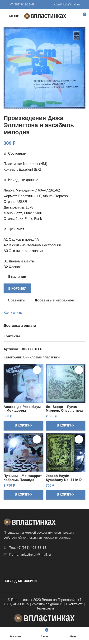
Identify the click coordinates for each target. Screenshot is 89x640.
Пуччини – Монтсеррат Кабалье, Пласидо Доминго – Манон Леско (23, 481)
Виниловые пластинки (41, 357)
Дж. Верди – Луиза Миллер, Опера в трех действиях (64, 410)
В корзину (17, 288)
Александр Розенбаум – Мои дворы (22, 408)
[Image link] (30, 522)
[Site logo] (45, 16)
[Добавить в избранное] (37, 370)
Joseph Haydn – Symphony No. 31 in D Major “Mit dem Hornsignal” (64, 481)
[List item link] (44, 547)
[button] (23, 426)
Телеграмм (45, 608)
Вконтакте (74, 604)
